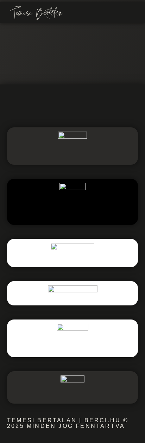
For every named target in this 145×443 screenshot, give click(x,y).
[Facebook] (41, 106)
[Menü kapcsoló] (132, 13)
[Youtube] (83, 106)
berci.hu (102, 420)
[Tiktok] (104, 106)
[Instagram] (62, 106)
